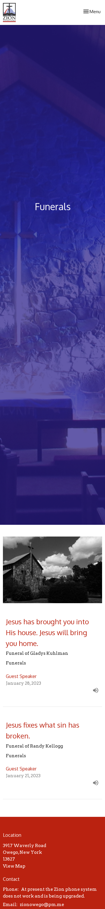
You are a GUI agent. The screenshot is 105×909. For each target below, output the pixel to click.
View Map (14, 866)
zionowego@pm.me (42, 904)
